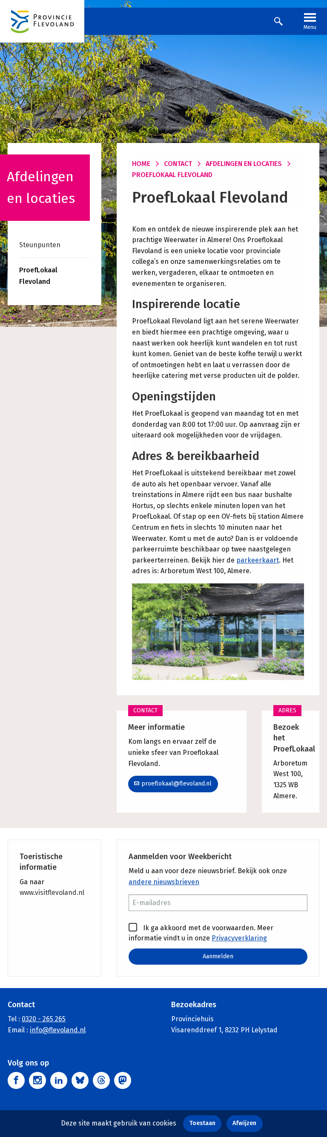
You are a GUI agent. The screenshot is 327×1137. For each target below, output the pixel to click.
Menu (310, 27)
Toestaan (202, 1123)
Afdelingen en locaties (244, 164)
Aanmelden (218, 956)
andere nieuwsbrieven (164, 882)
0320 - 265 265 (44, 1019)
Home (141, 164)
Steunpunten (39, 245)
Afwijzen (244, 1123)
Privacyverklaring (239, 938)
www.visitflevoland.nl (52, 892)
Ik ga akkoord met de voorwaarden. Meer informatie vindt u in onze (201, 933)
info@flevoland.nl (58, 1030)
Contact (178, 164)
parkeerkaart (257, 560)
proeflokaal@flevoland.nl (176, 783)
